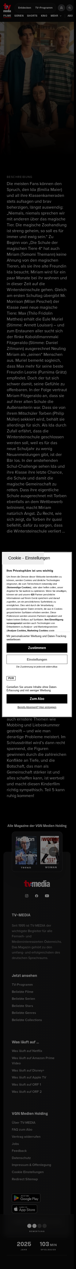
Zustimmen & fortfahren (37, 648)
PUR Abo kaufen (37, 698)
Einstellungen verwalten (37, 659)
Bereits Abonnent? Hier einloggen (37, 707)
